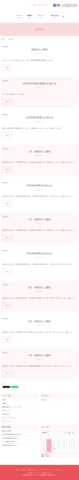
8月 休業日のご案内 (39, 321)
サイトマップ (6, 421)
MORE (7, 67)
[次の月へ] (74, 432)
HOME (2, 39)
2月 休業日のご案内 (39, 219)
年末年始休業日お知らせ (39, 185)
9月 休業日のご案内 (39, 287)
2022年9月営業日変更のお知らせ (39, 83)
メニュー (41, 16)
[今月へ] (69, 432)
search (63, 16)
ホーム (19, 16)
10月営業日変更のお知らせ (39, 117)
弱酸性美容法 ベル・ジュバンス (11, 407)
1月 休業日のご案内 (39, 151)
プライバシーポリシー (8, 417)
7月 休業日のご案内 (39, 355)
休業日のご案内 (39, 49)
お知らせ (44, 400)
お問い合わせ (54, 16)
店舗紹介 (29, 16)
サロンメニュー (6, 410)
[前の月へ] (64, 432)
